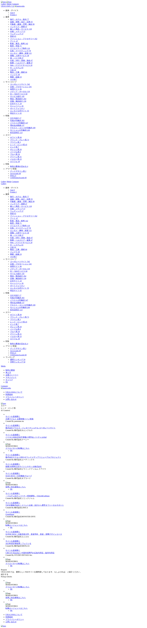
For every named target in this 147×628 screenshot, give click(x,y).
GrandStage (10, 514)
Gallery (3, 4)
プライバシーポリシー (15, 397)
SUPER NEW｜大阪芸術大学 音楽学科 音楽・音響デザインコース (34, 534)
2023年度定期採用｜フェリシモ (18, 543)
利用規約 (9, 395)
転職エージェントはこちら (17, 525)
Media (9, 4)
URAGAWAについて (14, 392)
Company (15, 4)
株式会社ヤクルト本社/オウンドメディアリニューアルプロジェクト (33, 457)
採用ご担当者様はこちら (16, 487)
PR (11, 451)
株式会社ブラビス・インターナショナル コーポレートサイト (31, 428)
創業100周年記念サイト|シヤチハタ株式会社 (24, 467)
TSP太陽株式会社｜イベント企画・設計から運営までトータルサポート (35, 505)
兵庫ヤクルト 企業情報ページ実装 (20, 419)
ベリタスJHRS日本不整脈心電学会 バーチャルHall (26, 437)
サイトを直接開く (13, 416)
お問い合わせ (11, 399)
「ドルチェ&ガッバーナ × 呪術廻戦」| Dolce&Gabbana (27, 496)
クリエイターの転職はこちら (17, 448)
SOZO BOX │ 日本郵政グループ (19, 476)
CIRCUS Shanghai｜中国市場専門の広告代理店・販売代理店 (30, 553)
